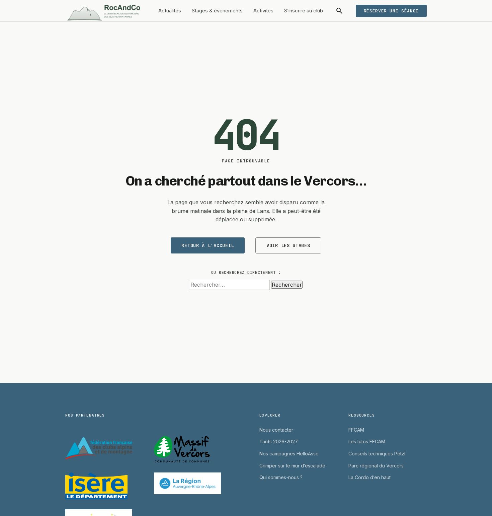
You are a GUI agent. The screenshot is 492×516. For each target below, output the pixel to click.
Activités (263, 10)
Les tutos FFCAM (366, 441)
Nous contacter (276, 430)
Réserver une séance (391, 11)
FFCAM (356, 430)
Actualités (169, 10)
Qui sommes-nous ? (281, 477)
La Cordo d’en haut (369, 477)
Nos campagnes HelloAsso (289, 453)
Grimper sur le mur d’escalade (292, 465)
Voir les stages (288, 245)
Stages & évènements (217, 10)
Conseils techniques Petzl (376, 453)
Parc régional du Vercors (376, 465)
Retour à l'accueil (207, 245)
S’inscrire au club (303, 10)
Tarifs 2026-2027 (278, 441)
